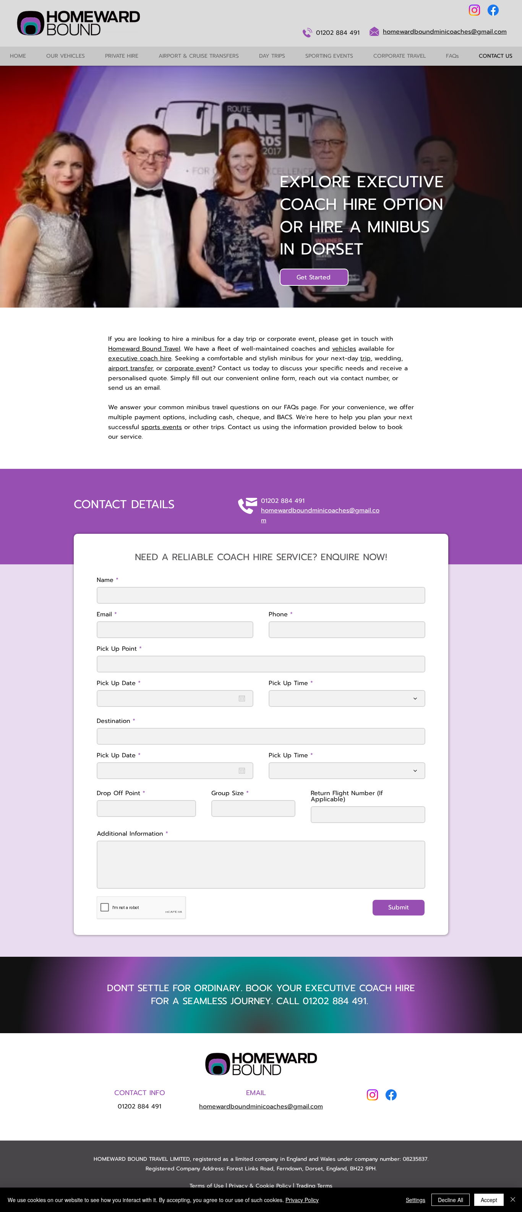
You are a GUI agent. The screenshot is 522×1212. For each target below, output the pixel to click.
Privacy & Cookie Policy (260, 1186)
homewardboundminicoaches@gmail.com (445, 31)
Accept (489, 1200)
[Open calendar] (242, 698)
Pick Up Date (120, 683)
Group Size (227, 793)
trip (365, 358)
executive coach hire (140, 358)
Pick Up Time (288, 683)
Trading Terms (314, 1186)
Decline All (450, 1200)
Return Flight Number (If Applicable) (347, 796)
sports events (161, 427)
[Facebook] (493, 10)
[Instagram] (474, 10)
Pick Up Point (117, 649)
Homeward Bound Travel (144, 348)
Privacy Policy (302, 1200)
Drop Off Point (118, 793)
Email (104, 614)
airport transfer (130, 368)
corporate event (188, 368)
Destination (113, 721)
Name (105, 580)
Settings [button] (415, 1200)
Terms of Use (207, 1186)
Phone (278, 614)
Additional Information (130, 834)
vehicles (344, 348)
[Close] (512, 1200)
